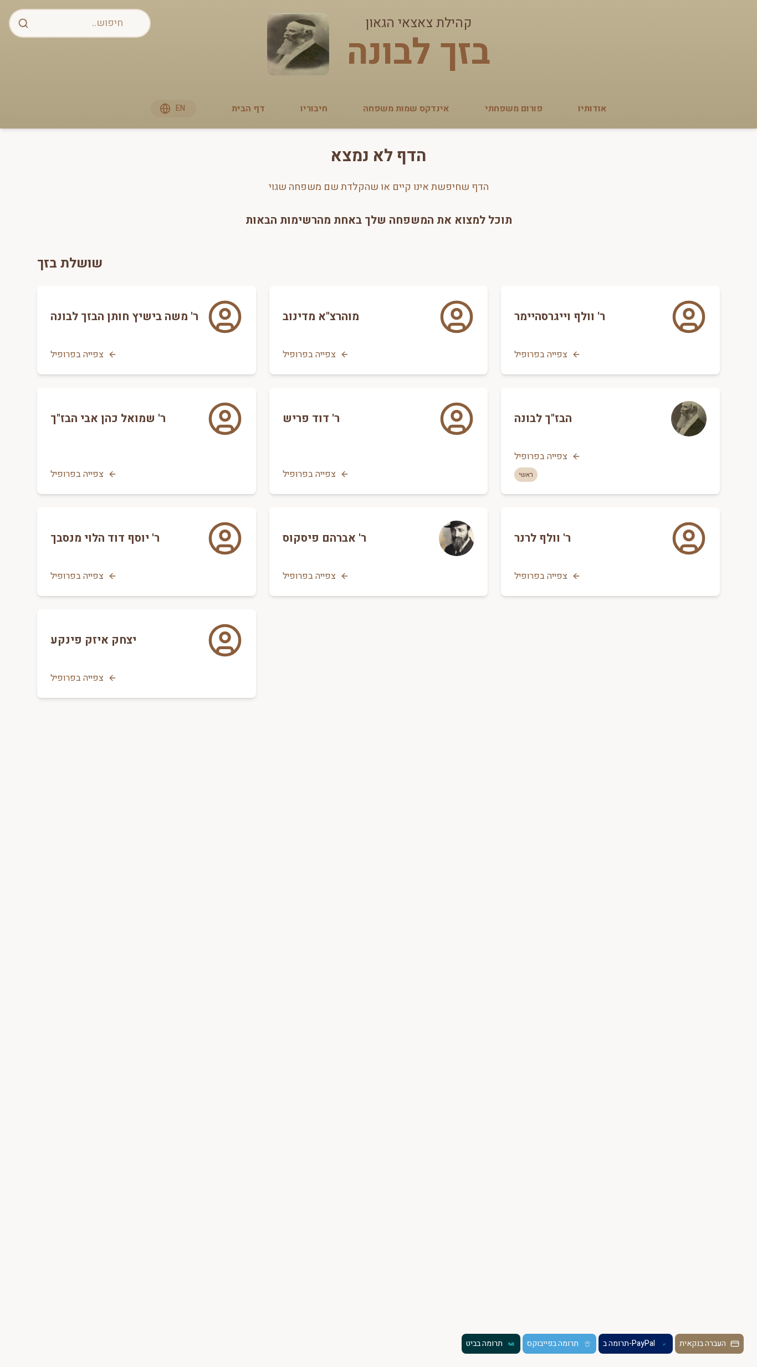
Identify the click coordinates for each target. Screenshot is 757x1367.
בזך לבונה (418, 53)
